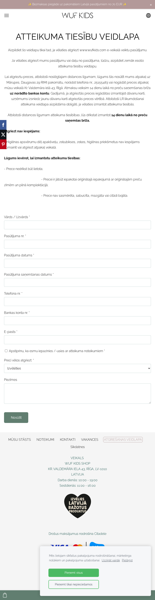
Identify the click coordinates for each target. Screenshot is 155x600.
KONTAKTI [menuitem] (67, 440)
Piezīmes (10, 380)
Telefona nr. (13, 293)
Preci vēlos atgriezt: (19, 360)
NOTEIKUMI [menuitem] (45, 440)
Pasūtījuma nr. (15, 236)
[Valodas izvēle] (148, 15)
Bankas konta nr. (17, 313)
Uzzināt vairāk (111, 560)
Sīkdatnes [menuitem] (77, 447)
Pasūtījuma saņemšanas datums (29, 274)
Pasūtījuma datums (19, 255)
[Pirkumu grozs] (5, 595)
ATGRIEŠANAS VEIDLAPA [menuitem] (123, 440)
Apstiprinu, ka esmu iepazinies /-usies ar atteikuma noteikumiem (56, 351)
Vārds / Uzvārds (17, 217)
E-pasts (10, 332)
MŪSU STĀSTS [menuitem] (19, 440)
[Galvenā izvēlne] (6, 15)
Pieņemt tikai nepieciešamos (73, 584)
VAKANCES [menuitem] (89, 440)
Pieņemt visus (74, 572)
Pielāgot (127, 560)
